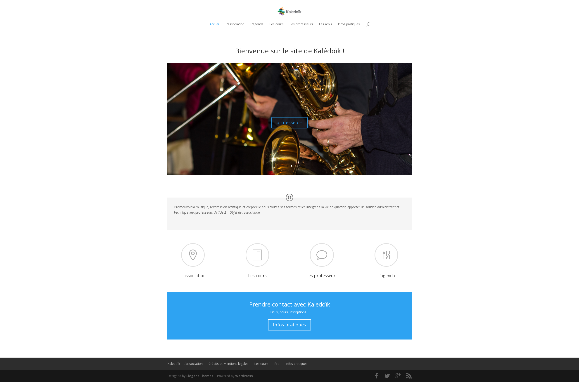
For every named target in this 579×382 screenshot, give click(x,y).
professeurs (289, 122)
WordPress (244, 376)
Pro (277, 363)
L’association (234, 24)
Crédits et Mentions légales (228, 363)
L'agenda (386, 275)
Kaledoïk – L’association (185, 363)
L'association (193, 275)
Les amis (325, 24)
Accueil (214, 24)
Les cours (276, 24)
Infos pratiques (349, 24)
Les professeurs (301, 24)
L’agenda (256, 24)
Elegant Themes (199, 376)
